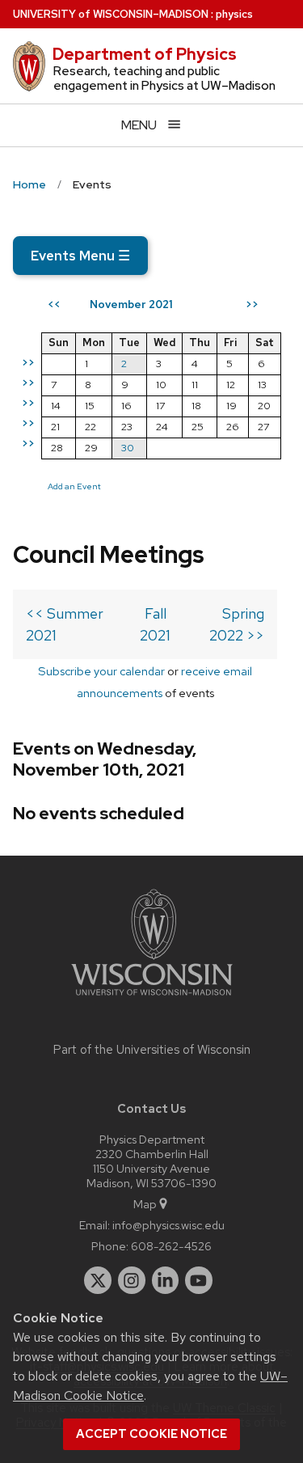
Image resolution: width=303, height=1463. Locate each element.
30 (128, 448)
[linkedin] (165, 1280)
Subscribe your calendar (101, 671)
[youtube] (199, 1280)
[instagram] (131, 1280)
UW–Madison (110, 14)
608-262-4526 (171, 1246)
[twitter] (98, 1280)
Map (145, 1203)
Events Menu (80, 255)
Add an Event (74, 486)
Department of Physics (145, 54)
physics (234, 14)
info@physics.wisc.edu (168, 1225)
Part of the (151, 1050)
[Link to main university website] (152, 998)
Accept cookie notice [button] (151, 1434)
